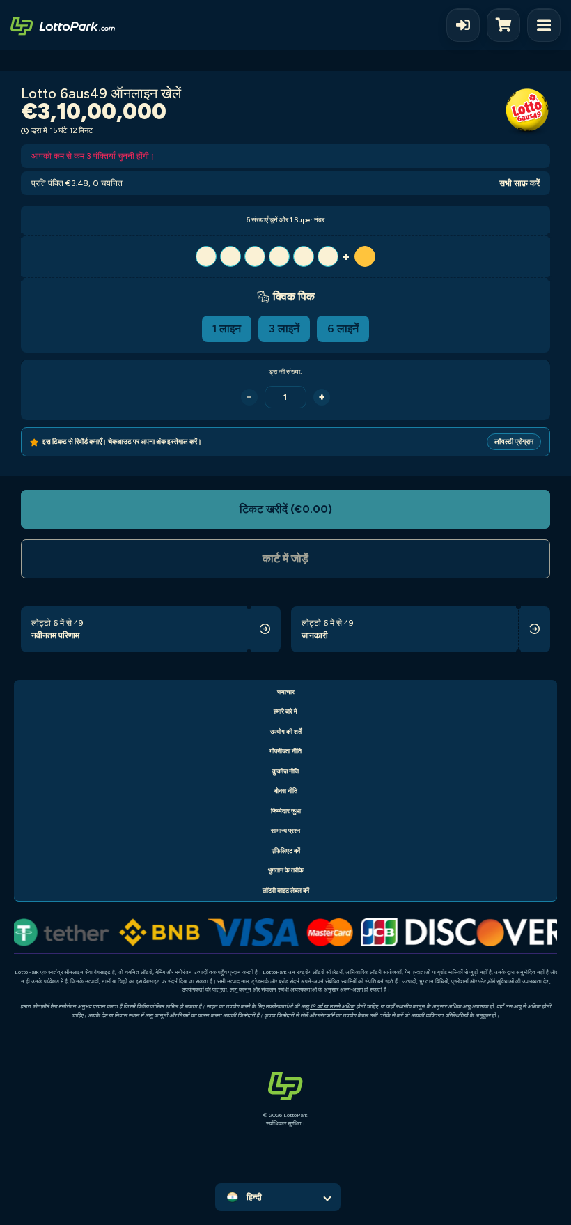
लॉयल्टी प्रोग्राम (513, 441)
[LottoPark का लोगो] (62, 25)
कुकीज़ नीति (285, 771)
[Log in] (463, 25)
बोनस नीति (285, 790)
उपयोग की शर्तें (286, 731)
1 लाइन (226, 328)
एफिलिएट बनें (286, 850)
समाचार (286, 691)
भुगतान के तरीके (286, 870)
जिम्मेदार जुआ (286, 811)
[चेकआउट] (507, 25)
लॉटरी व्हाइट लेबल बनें (286, 890)
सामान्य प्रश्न (285, 830)
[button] (285, 256)
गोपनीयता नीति (285, 751)
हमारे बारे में (285, 711)
